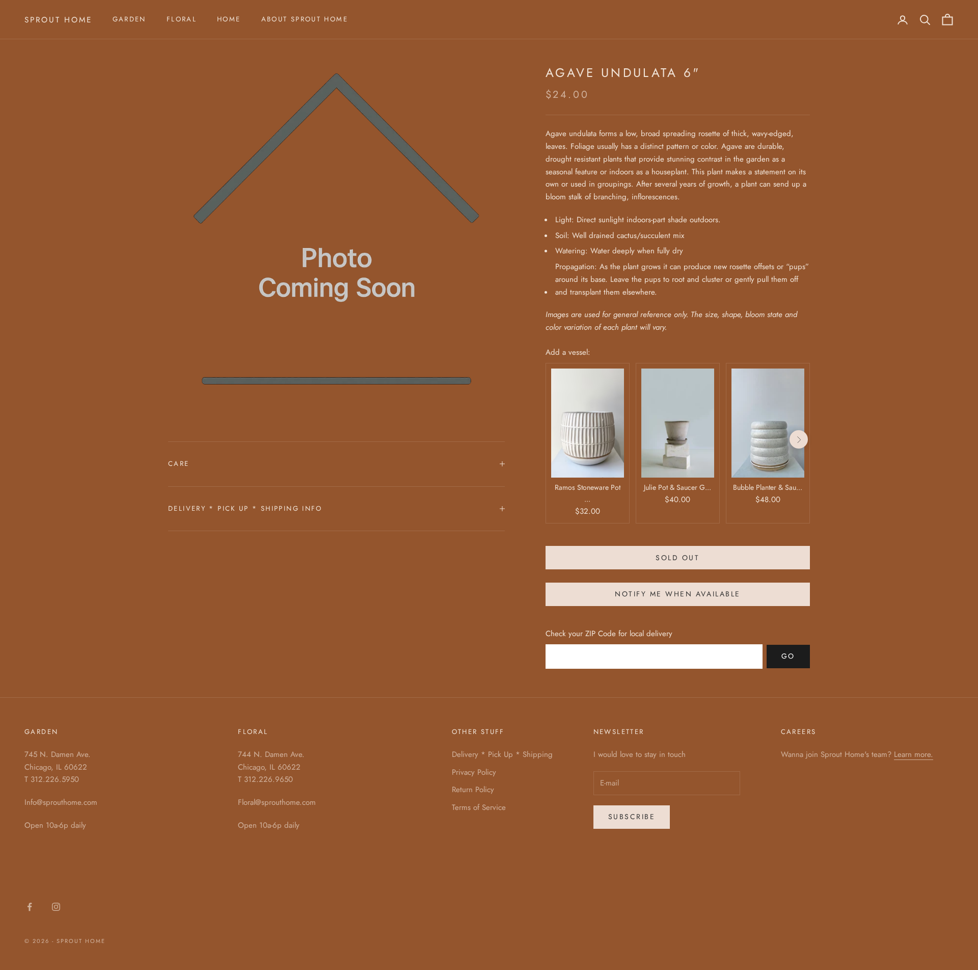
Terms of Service (479, 807)
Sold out (677, 558)
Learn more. (913, 754)
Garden (129, 19)
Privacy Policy (474, 772)
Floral (182, 19)
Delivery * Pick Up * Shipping (502, 754)
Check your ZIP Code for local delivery (609, 633)
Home (229, 19)
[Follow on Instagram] (56, 907)
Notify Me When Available (677, 594)
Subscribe (632, 816)
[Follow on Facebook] (29, 907)
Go (788, 656)
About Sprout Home (304, 19)
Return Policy (473, 789)
